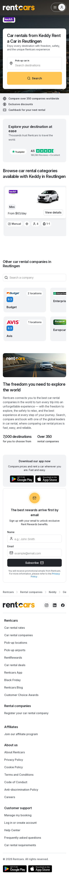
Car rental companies (18, 635)
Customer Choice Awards (21, 695)
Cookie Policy (13, 767)
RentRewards (13, 657)
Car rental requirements (20, 845)
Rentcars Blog (13, 687)
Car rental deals (14, 665)
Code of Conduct (15, 782)
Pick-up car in (22, 60)
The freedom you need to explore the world (34, 387)
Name (11, 532)
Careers (9, 797)
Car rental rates (14, 627)
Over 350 (44, 436)
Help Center (12, 830)
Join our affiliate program (21, 734)
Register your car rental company (26, 713)
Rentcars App (13, 672)
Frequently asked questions (22, 837)
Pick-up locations (15, 642)
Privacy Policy (13, 759)
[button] (18, 151)
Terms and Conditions (18, 774)
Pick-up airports (14, 650)
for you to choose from (17, 441)
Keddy (52, 592)
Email (10, 546)
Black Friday (12, 680)
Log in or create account (20, 822)
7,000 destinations (17, 436)
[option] (14, 223)
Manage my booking (17, 815)
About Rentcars (14, 752)
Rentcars (8, 592)
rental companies (48, 441)
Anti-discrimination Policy (21, 789)
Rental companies (31, 592)
